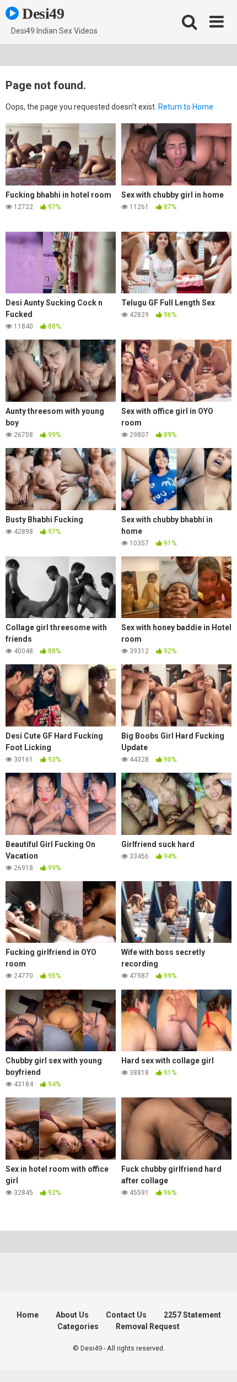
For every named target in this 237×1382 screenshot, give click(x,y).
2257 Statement (192, 1314)
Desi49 (41, 13)
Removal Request (148, 1326)
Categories (78, 1326)
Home (28, 1314)
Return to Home (185, 106)
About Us (72, 1314)
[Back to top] (216, 1359)
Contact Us (126, 1314)
